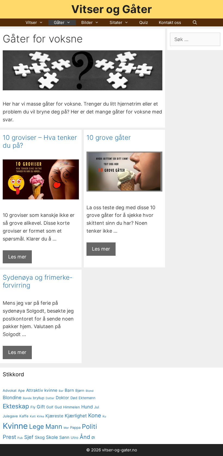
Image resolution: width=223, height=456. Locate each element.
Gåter (59, 22)
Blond (90, 391)
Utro (74, 437)
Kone (94, 415)
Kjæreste (54, 415)
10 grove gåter (108, 137)
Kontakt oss (170, 22)
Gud (58, 407)
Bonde (27, 398)
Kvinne (15, 426)
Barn (69, 390)
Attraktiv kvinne (41, 390)
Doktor (62, 397)
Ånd (85, 437)
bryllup (38, 398)
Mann (53, 426)
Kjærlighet (76, 415)
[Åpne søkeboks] (195, 22)
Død (73, 398)
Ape (21, 390)
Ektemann (87, 398)
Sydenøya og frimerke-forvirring (38, 281)
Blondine (12, 397)
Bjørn (79, 390)
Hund (87, 406)
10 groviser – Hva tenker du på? (40, 141)
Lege (36, 426)
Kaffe (24, 416)
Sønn (64, 437)
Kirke (40, 416)
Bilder (87, 22)
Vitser (31, 22)
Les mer (17, 257)
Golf (49, 407)
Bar (61, 391)
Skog (40, 437)
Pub (20, 438)
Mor (66, 428)
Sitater (116, 22)
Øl (93, 437)
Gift (41, 406)
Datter (50, 398)
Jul (96, 407)
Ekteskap (16, 406)
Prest (9, 437)
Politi (89, 426)
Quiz (143, 22)
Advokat (10, 390)
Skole (52, 437)
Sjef (28, 437)
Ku (104, 416)
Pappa (75, 427)
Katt (33, 416)
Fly (32, 407)
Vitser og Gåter (111, 9)
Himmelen (71, 407)
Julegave (10, 416)
